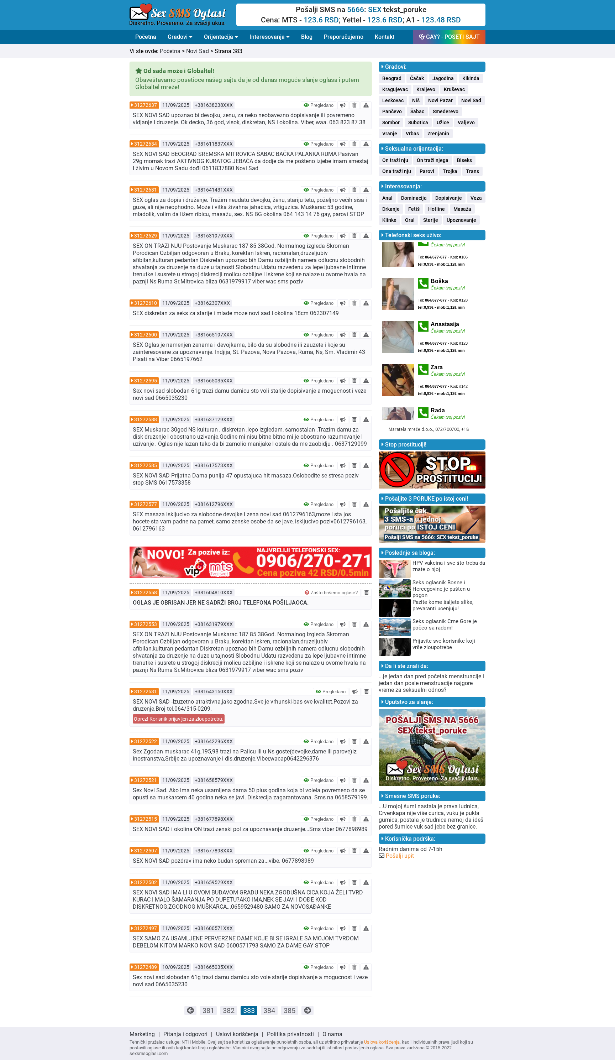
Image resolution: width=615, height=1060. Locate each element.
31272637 (145, 105)
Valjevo (466, 122)
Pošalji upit (400, 855)
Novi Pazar (440, 100)
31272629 (145, 236)
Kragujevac (395, 89)
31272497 (145, 928)
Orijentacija (219, 36)
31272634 (145, 144)
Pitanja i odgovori (185, 1034)
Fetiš (414, 209)
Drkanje (391, 209)
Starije (430, 220)
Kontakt (384, 36)
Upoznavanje (461, 220)
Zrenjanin (438, 133)
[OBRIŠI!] (354, 105)
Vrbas (412, 133)
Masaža (462, 209)
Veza (476, 198)
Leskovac (393, 100)
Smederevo (445, 111)
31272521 (145, 780)
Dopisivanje (448, 198)
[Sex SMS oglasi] (183, 15)
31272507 (145, 850)
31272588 (145, 419)
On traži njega (432, 160)
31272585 (145, 465)
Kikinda (470, 78)
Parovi (427, 171)
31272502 (145, 882)
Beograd (391, 78)
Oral (410, 220)
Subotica (418, 122)
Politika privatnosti (290, 1034)
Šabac (417, 111)
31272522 (145, 741)
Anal (387, 198)
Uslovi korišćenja (237, 1034)
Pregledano (321, 105)
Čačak (417, 78)
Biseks (464, 160)
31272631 (145, 190)
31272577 (145, 504)
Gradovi (178, 36)
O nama (332, 1034)
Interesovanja (267, 36)
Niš (416, 100)
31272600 (145, 335)
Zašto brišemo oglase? (333, 592)
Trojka (450, 171)
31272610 (145, 303)
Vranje (389, 133)
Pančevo (392, 111)
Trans (472, 171)
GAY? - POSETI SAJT (452, 36)
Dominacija (414, 198)
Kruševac (454, 89)
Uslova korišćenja (382, 1042)
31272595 (145, 380)
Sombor (391, 122)
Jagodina (443, 78)
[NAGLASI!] (342, 105)
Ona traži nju (396, 171)
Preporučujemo (343, 36)
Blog (306, 36)
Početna (145, 36)
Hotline (436, 209)
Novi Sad (197, 51)
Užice (443, 122)
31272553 (145, 624)
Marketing (142, 1034)
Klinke (389, 220)
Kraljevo (425, 89)
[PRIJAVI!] (366, 105)
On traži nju (395, 160)
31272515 (145, 819)
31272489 (145, 967)
